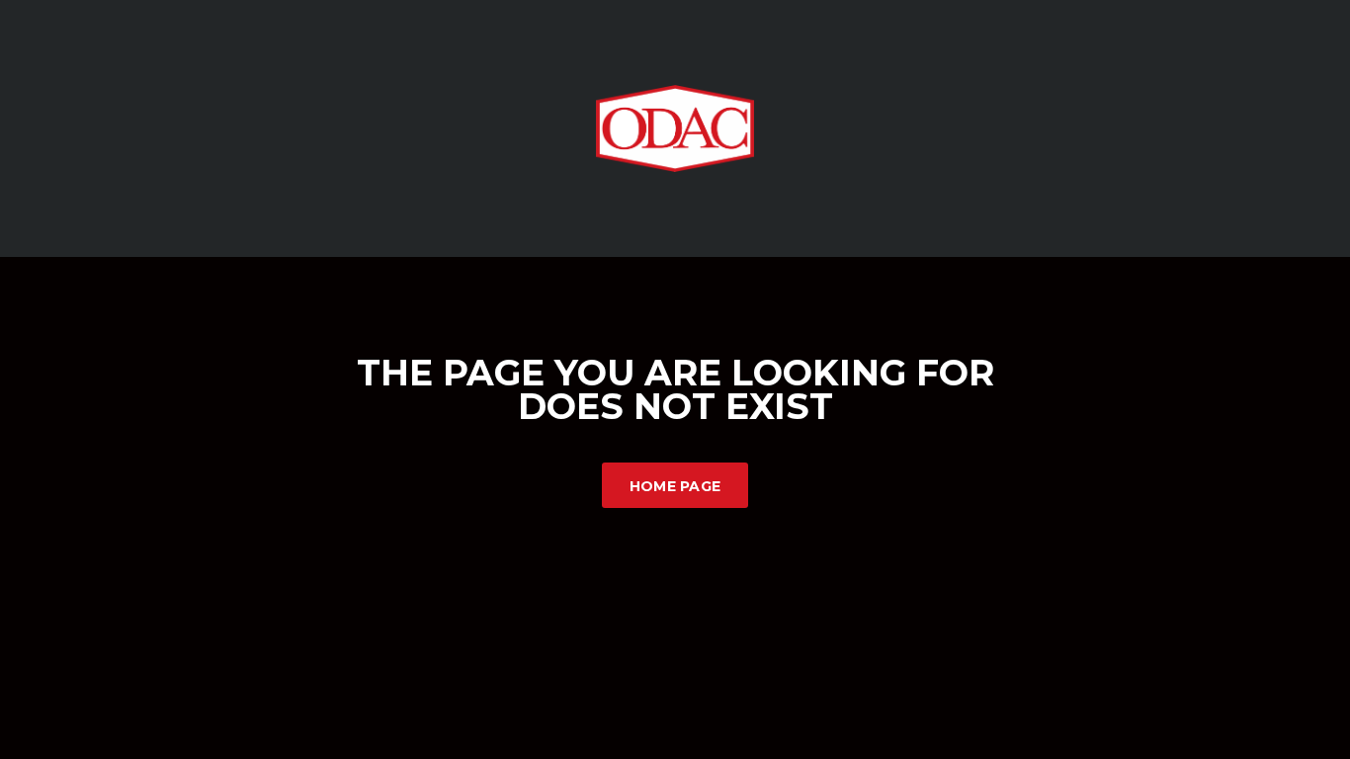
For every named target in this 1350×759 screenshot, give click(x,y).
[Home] (675, 127)
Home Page (675, 486)
